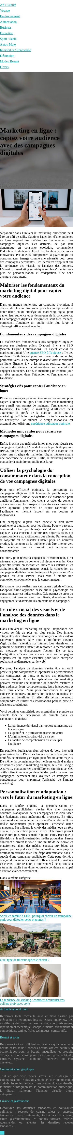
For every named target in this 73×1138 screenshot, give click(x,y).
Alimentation (8, 22)
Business (5, 27)
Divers (4, 67)
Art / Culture (8, 5)
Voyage (5, 10)
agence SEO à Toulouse (45, 352)
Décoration (7, 55)
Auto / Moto (8, 44)
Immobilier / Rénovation (15, 50)
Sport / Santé (8, 38)
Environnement (10, 16)
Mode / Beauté (9, 61)
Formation (6, 33)
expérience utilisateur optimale (50, 423)
